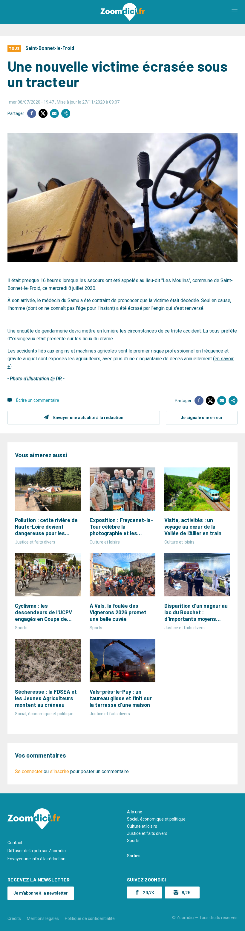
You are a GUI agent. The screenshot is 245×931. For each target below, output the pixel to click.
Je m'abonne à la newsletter (40, 893)
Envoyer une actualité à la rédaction (88, 417)
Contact (14, 842)
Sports (133, 840)
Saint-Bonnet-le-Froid (49, 48)
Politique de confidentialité (90, 918)
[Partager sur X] (43, 113)
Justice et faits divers (147, 833)
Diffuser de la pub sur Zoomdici (36, 850)
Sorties (133, 855)
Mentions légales (43, 918)
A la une (134, 812)
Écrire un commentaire (37, 400)
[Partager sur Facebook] (31, 113)
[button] (234, 12)
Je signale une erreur (202, 417)
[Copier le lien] (65, 113)
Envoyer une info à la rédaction (36, 858)
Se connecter (28, 771)
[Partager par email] (54, 113)
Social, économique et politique (156, 819)
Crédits (14, 918)
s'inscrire (59, 771)
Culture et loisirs (142, 826)
